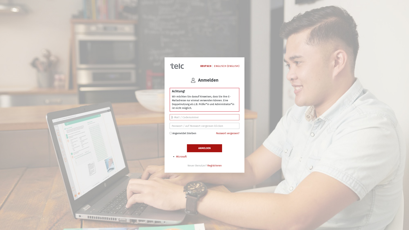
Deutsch (206, 66)
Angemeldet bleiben (184, 133)
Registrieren (214, 165)
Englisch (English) (226, 66)
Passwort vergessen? (227, 133)
